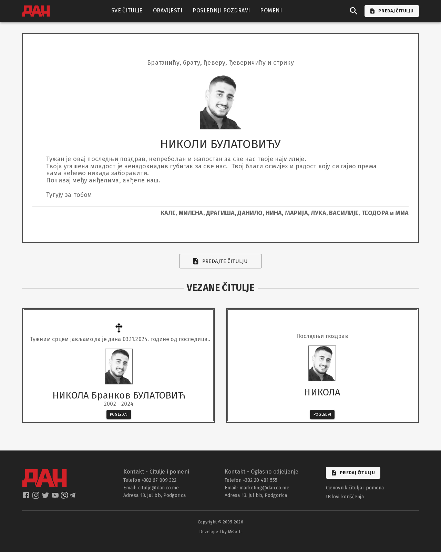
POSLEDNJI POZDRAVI (221, 10)
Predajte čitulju (225, 261)
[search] (354, 11)
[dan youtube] (56, 497)
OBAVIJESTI (168, 10)
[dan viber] (64, 497)
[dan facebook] (27, 497)
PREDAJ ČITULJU (395, 10)
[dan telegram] (73, 497)
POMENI (271, 10)
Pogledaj (119, 414)
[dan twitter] (46, 497)
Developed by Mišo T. (220, 531)
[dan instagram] (36, 497)
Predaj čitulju (357, 472)
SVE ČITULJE (127, 10)
